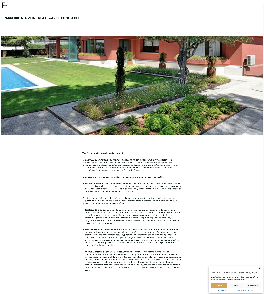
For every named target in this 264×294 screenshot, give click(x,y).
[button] (260, 268)
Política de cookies (223, 290)
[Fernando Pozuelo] (4, 5)
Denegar (236, 285)
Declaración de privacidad (238, 290)
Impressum (250, 290)
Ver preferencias (253, 285)
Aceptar (219, 285)
